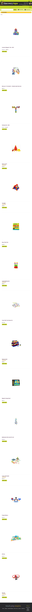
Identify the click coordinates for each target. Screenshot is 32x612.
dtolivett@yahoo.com (25, 5)
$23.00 (3, 244)
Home (1, 14)
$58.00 (3, 361)
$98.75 (3, 88)
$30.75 (3, 400)
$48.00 (3, 205)
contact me (23, 608)
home (3, 608)
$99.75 (3, 127)
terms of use (16, 608)
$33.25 (3, 556)
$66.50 (6, 127)
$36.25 (3, 478)
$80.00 (3, 283)
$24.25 (3, 595)
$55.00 (3, 166)
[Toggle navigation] (30, 7)
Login (31, 1)
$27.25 (3, 517)
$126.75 (3, 49)
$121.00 (3, 322)
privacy (20, 608)
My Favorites (21, 9)
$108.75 (3, 439)
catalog (6, 608)
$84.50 (7, 49)
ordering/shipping (10, 608)
